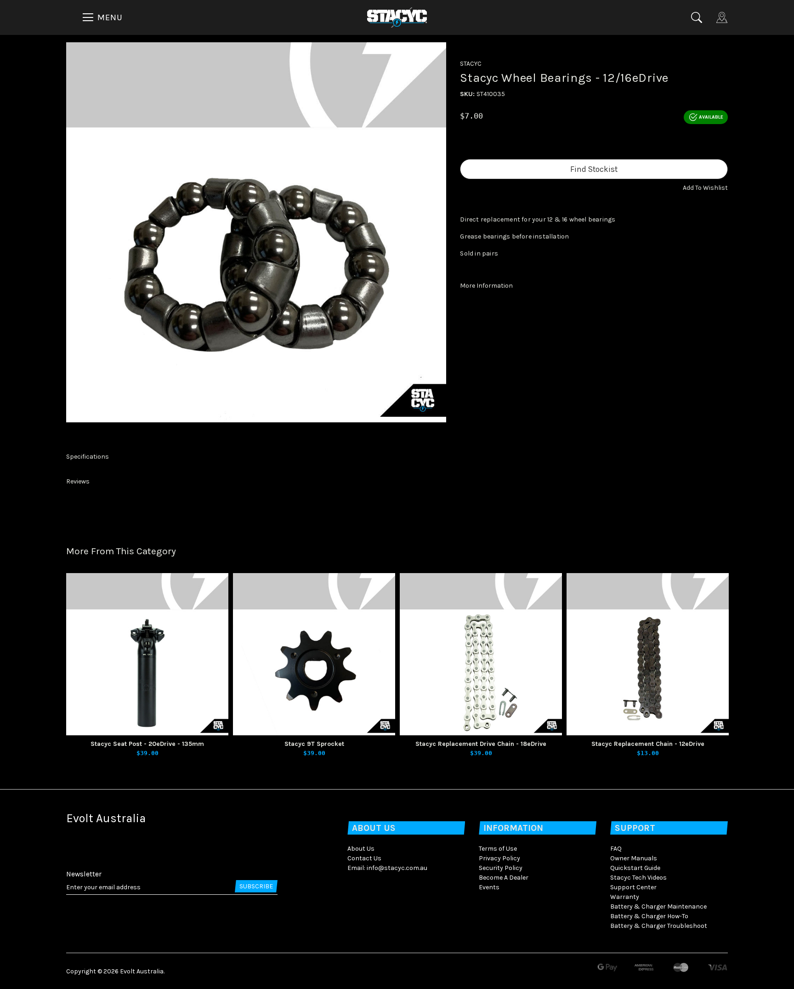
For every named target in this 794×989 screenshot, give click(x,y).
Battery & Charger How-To (649, 916)
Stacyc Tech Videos (638, 877)
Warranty (624, 897)
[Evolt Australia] (397, 17)
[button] (705, 188)
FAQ (616, 849)
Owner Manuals (633, 858)
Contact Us (364, 858)
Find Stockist (594, 169)
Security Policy (500, 868)
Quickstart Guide (635, 868)
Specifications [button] (87, 456)
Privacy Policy (499, 858)
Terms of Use (498, 849)
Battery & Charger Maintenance (658, 906)
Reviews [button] (78, 481)
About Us (360, 849)
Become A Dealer (503, 877)
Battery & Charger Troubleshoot (658, 926)
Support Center (633, 887)
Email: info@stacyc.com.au (387, 868)
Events (489, 887)
